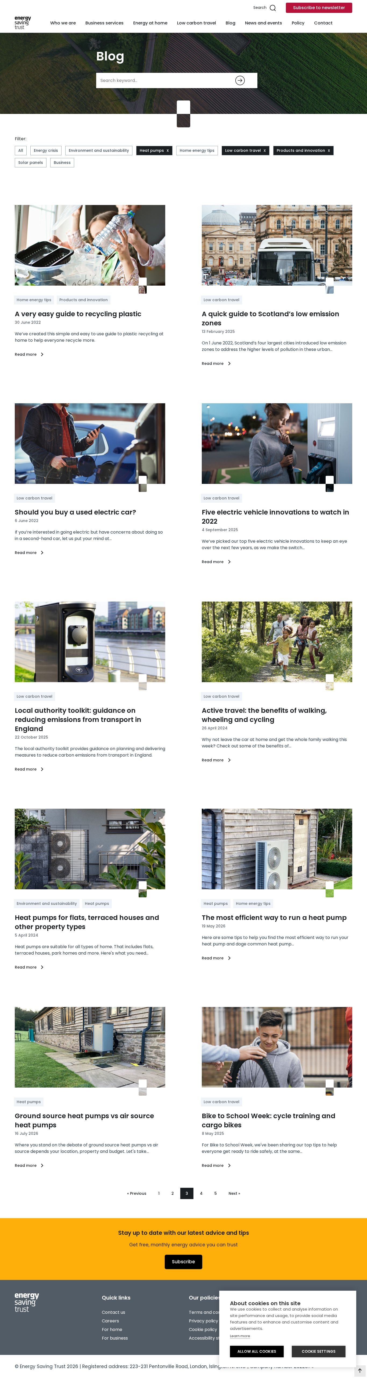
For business (115, 1338)
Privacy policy (203, 1321)
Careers (110, 1321)
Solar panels (30, 162)
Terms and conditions (212, 1312)
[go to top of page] (360, 1371)
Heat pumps (152, 150)
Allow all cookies (257, 1351)
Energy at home (150, 23)
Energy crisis (46, 150)
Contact (323, 23)
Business (62, 162)
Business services (104, 23)
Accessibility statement (214, 1338)
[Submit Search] (240, 80)
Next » (234, 1193)
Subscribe (183, 1261)
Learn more (240, 1336)
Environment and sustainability (99, 150)
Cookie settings (319, 1351)
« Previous (136, 1193)
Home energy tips (197, 150)
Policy (298, 23)
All (20, 150)
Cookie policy (203, 1329)
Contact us (113, 1312)
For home (112, 1329)
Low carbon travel (196, 23)
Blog (230, 23)
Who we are (63, 23)
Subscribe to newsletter (319, 8)
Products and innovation (301, 150)
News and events (263, 23)
